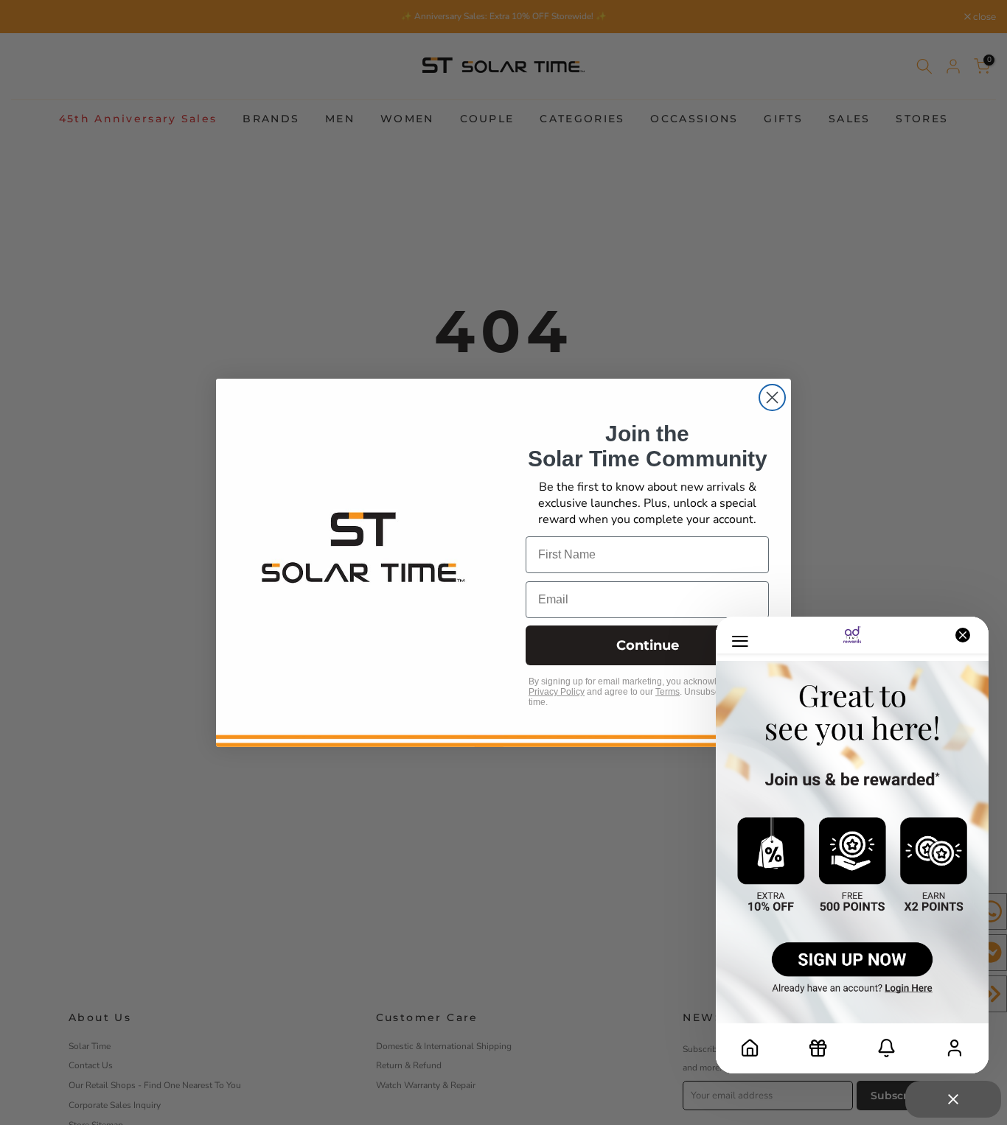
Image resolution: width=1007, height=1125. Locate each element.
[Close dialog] (772, 397)
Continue (647, 645)
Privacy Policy (557, 692)
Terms (667, 692)
